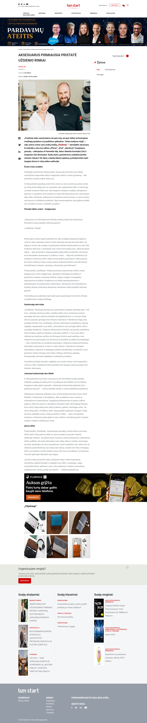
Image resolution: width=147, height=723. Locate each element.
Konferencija (111, 629)
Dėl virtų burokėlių (65, 617)
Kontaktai (50, 704)
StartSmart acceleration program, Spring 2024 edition (115, 657)
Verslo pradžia (26, 49)
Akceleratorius (112, 600)
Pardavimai (62, 600)
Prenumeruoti (103, 5)
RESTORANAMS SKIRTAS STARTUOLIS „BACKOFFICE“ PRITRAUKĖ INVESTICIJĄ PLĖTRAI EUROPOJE (41, 638)
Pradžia (20, 49)
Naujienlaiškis (29, 15)
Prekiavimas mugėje (66, 626)
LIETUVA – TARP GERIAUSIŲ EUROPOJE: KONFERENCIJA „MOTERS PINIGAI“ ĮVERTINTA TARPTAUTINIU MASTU (41, 664)
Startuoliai (76, 13)
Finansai (33, 654)
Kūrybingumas (110, 69)
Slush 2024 (110, 634)
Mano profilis (23, 701)
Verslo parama (112, 631)
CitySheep (62, 145)
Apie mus (50, 710)
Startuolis (35, 628)
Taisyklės (50, 713)
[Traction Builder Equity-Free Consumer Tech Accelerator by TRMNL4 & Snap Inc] (99, 608)
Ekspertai (58, 13)
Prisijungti (114, 5)
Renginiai (93, 13)
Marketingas (35, 600)
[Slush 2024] (99, 631)
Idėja (98, 69)
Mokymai (42, 13)
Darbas (49, 707)
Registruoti (24, 581)
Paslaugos (110, 13)
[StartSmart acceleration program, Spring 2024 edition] (99, 655)
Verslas (26, 13)
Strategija (100, 75)
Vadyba (25, 76)
